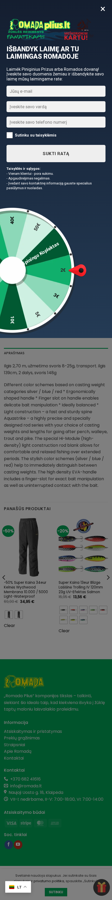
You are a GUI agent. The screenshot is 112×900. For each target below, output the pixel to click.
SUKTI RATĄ (56, 153)
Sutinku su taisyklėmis (36, 135)
